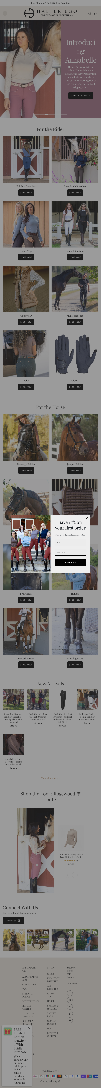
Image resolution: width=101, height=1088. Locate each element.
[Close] (87, 518)
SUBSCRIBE (70, 562)
